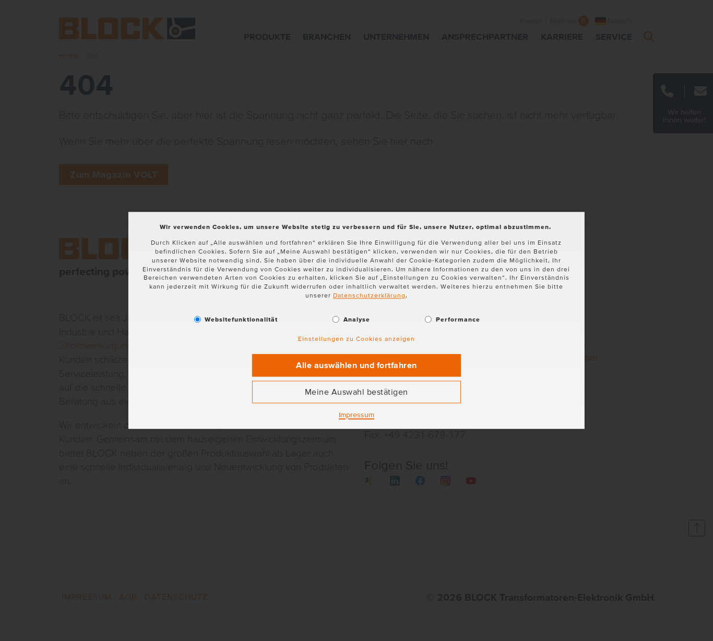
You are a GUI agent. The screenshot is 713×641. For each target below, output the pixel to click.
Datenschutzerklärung (369, 295)
